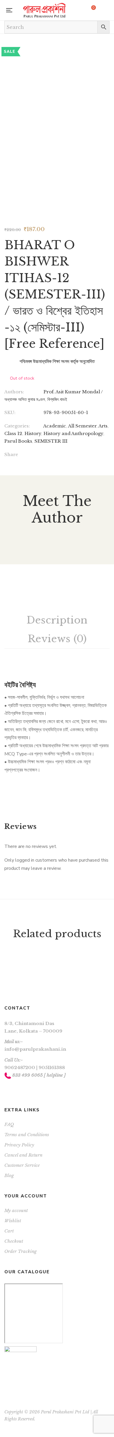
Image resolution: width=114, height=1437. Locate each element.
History (33, 433)
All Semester (82, 426)
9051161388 (52, 1067)
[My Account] (107, 10)
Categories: (17, 426)
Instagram (21, 1089)
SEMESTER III (51, 441)
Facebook (6, 1089)
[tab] (57, 620)
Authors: (14, 391)
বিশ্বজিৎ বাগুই (57, 399)
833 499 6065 (27, 1075)
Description (57, 620)
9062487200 (19, 1067)
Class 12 (13, 433)
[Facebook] (45, 455)
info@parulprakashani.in (35, 1049)
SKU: (9, 412)
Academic (54, 426)
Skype (28, 1089)
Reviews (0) (57, 639)
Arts (103, 426)
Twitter (13, 1089)
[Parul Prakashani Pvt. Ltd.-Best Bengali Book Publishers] (44, 10)
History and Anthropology (73, 433)
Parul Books (18, 441)
